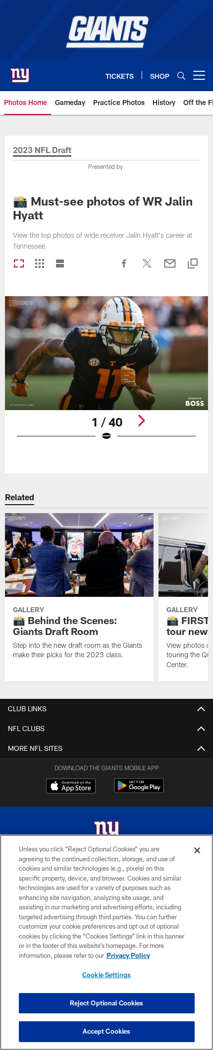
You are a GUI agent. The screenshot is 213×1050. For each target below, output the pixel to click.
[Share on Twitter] (147, 268)
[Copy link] (192, 264)
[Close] (197, 850)
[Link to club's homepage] (20, 71)
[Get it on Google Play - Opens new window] (139, 791)
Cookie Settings (106, 975)
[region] (106, 942)
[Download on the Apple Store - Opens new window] (71, 787)
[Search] (181, 75)
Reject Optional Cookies (107, 1003)
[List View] (60, 264)
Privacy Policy (128, 955)
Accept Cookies (107, 1031)
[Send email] (169, 268)
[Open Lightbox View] (106, 375)
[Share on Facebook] (124, 268)
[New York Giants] (106, 832)
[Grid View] (39, 264)
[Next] (141, 420)
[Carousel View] (19, 264)
